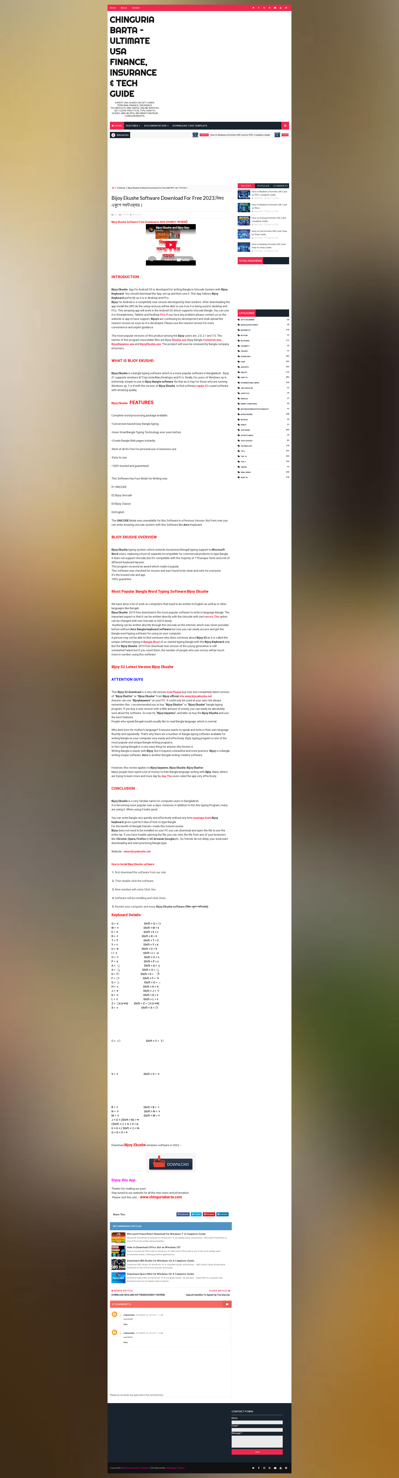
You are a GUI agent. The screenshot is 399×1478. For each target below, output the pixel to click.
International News (250, 383)
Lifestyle (245, 393)
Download (245, 357)
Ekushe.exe (179, 340)
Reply (125, 1324)
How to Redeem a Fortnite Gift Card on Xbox (259, 134)
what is (244, 478)
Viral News (246, 472)
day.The (166, 776)
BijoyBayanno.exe (122, 344)
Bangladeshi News (249, 325)
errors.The (212, 616)
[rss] (269, 7)
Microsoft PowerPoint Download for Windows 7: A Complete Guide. (166, 1233)
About (124, 8)
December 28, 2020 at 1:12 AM (149, 1333)
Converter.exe (212, 340)
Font (243, 362)
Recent (246, 185)
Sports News (247, 435)
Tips (243, 451)
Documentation (155, 125)
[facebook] (258, 7)
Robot (243, 425)
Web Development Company (135, 1467)
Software (121, 188)
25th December (247, 320)
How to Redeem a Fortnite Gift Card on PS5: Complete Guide (186, 134)
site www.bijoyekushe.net (195, 696)
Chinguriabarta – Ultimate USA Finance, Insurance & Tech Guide (133, 56)
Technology (246, 446)
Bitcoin (244, 336)
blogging (245, 341)
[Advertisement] (232, 36)
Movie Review (246, 414)
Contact (136, 8)
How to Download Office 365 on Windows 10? (153, 1247)
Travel (244, 467)
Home (113, 8)
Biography (245, 330)
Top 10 (244, 456)
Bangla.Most (151, 641)
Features (132, 125)
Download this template (190, 125)
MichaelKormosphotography (255, 409)
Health (244, 372)
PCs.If (164, 314)
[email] (275, 7)
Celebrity (245, 346)
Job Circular (247, 388)
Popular (263, 185)
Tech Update (246, 441)
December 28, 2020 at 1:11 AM (149, 1315)
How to (244, 378)
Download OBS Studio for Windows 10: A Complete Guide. (161, 1260)
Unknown (129, 1315)
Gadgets (149, 135)
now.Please (174, 692)
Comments (280, 185)
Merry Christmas (249, 404)
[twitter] (253, 7)
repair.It (202, 385)
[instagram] (264, 7)
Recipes (244, 420)
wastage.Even (202, 817)
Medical (244, 399)
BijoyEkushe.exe (150, 344)
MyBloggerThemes (175, 1467)
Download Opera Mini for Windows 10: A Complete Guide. (161, 1273)
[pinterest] (286, 7)
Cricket (244, 351)
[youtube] (280, 7)
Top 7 (243, 462)
